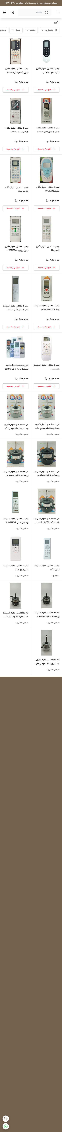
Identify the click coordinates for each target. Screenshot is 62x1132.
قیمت (18, 30)
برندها (33, 30)
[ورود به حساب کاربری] (12, 12)
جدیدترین (49, 30)
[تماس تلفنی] (6, 1119)
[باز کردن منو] (56, 12)
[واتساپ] (6, 1126)
